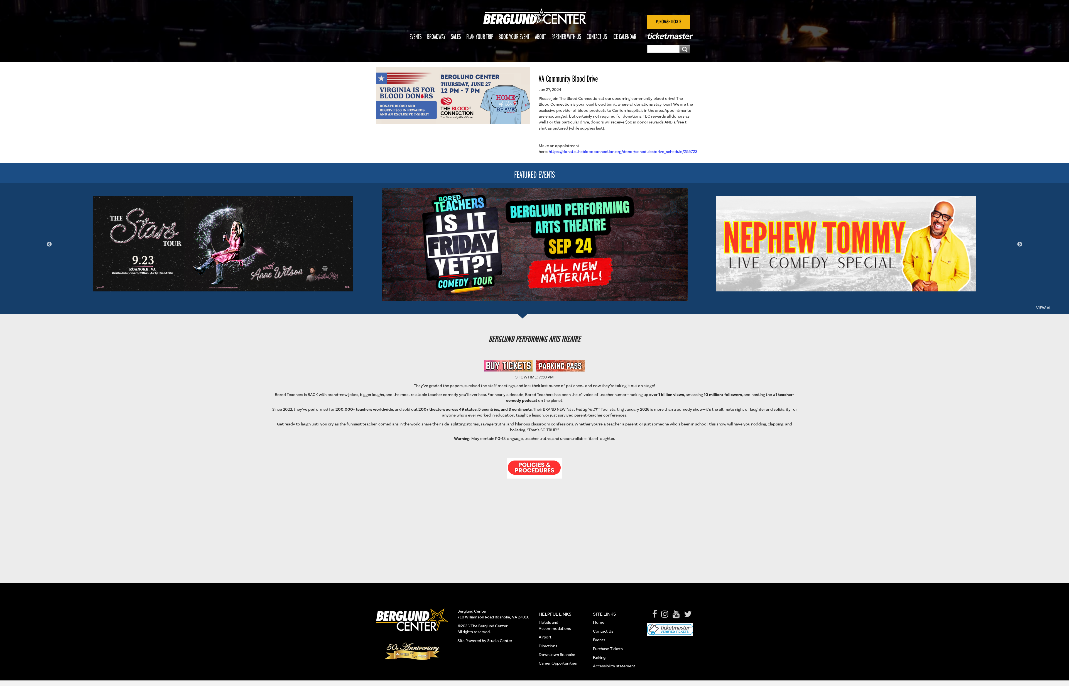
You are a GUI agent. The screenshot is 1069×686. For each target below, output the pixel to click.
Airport (545, 637)
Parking (599, 657)
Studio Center (499, 640)
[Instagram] (664, 614)
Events (415, 36)
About (540, 36)
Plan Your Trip (479, 36)
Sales (456, 36)
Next (1020, 244)
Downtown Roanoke (557, 654)
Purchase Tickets (608, 648)
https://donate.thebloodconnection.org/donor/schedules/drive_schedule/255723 (623, 151)
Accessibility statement (614, 665)
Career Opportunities (558, 663)
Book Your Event (514, 36)
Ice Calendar (624, 36)
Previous (49, 244)
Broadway (436, 36)
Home (598, 622)
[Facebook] (654, 614)
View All (1045, 308)
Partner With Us (566, 36)
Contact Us (597, 36)
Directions (548, 645)
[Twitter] (688, 614)
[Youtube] (676, 614)
